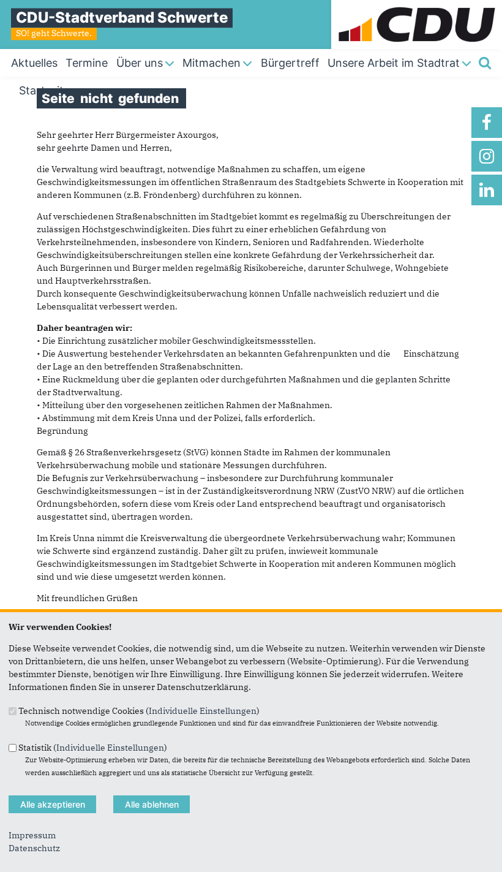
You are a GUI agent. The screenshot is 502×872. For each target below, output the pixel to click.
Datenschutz (34, 848)
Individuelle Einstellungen (203, 710)
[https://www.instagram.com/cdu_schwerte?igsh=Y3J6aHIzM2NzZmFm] (486, 156)
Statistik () (92, 747)
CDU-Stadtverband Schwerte (122, 17)
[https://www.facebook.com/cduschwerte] (486, 122)
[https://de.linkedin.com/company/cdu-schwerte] (486, 190)
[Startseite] (416, 6)
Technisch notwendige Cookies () (139, 710)
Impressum (32, 835)
